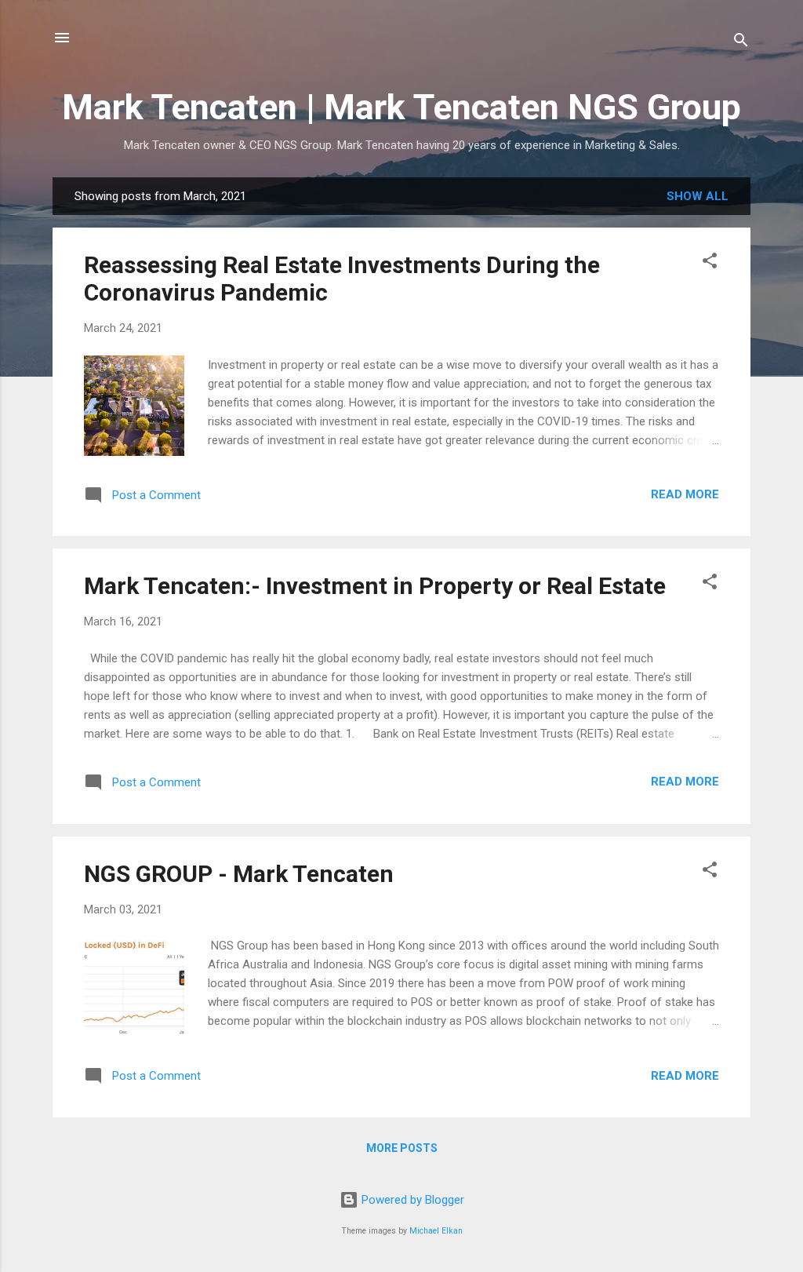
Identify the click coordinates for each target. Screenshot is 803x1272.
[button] (709, 263)
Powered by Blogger (411, 1200)
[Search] (741, 43)
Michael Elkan (436, 1231)
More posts (402, 1148)
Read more (685, 494)
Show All (698, 196)
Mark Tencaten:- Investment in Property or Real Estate (375, 586)
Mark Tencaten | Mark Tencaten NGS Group (401, 107)
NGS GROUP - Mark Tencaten (239, 873)
